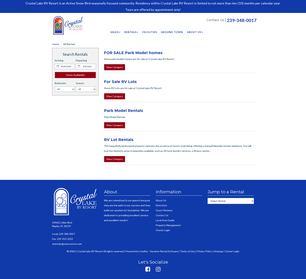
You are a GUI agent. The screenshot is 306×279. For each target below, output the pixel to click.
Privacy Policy (204, 251)
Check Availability (75, 74)
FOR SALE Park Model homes (133, 53)
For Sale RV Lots (120, 81)
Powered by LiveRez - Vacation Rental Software (152, 251)
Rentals (130, 32)
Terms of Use (187, 251)
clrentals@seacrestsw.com (67, 243)
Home (55, 44)
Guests (80, 83)
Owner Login (163, 230)
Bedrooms (60, 83)
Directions (161, 205)
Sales (114, 32)
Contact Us (215, 20)
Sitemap (218, 251)
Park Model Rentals (123, 110)
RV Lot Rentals (119, 139)
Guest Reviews (164, 210)
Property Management (168, 225)
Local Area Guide (165, 220)
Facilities (149, 32)
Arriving (59, 60)
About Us (194, 32)
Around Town (172, 32)
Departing (81, 60)
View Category (114, 67)
